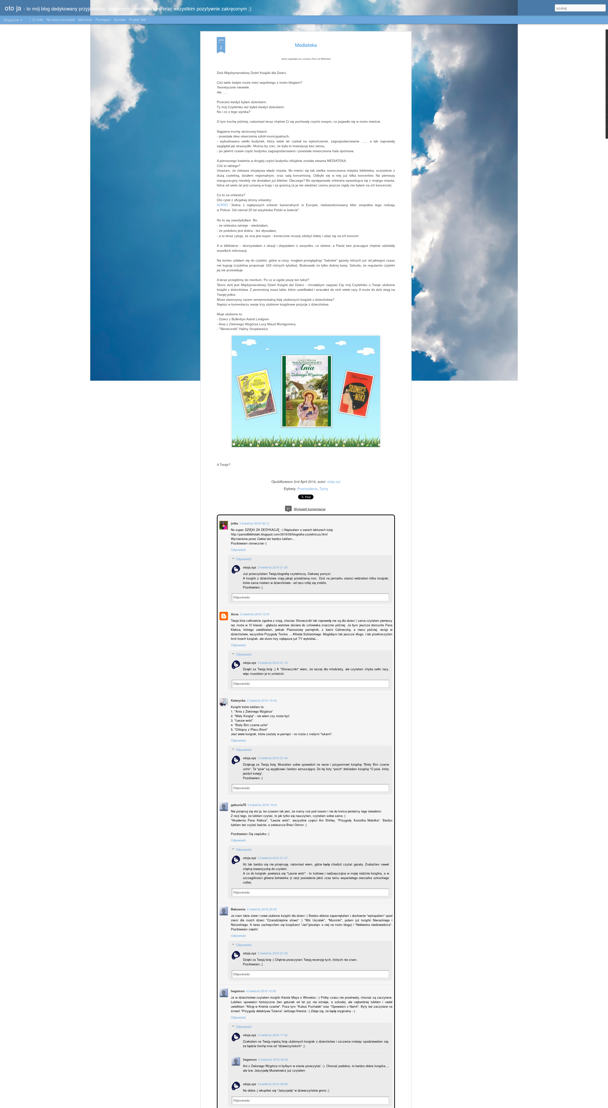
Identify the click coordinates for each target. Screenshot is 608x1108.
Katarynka (237, 700)
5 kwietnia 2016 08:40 (273, 1059)
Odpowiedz (238, 549)
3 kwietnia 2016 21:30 (272, 952)
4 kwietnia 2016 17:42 (272, 1034)
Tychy (323, 488)
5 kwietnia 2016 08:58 (272, 1083)
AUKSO (222, 204)
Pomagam (103, 19)
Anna (234, 613)
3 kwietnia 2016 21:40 (272, 566)
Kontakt (120, 19)
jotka (234, 522)
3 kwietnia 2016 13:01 (254, 613)
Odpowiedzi (243, 558)
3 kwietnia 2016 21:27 (272, 857)
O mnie (37, 19)
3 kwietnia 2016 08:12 (254, 522)
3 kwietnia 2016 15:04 (261, 700)
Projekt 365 (137, 19)
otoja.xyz (334, 481)
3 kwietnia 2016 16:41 (262, 804)
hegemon (237, 990)
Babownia (237, 908)
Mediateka (306, 44)
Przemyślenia (307, 488)
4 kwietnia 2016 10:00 (261, 990)
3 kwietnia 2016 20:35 (261, 908)
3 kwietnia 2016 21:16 (272, 662)
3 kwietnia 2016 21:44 (272, 757)
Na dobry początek (61, 19)
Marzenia (85, 19)
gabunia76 (238, 804)
